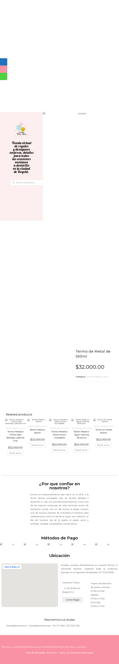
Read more (15, 453)
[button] (45, 114)
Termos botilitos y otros (97, 376)
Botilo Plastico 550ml (37, 431)
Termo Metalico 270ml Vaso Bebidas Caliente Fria (15, 436)
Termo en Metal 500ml (103, 431)
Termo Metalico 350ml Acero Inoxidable (59, 434)
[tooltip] (3, 62)
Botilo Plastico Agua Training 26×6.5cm (81, 434)
